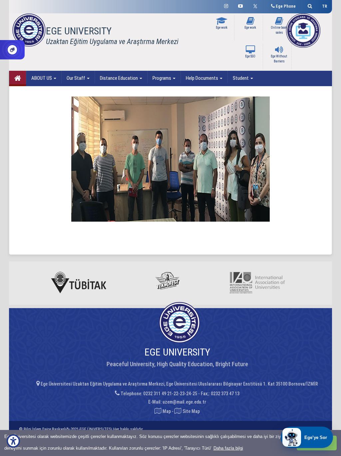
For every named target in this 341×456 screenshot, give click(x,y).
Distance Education (119, 78)
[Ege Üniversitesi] (309, 5)
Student (241, 78)
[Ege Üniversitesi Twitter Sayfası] (257, 5)
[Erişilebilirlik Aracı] (13, 441)
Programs (162, 78)
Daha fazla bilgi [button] (228, 448)
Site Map (190, 411)
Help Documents (202, 78)
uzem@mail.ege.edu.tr (184, 402)
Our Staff (76, 78)
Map (167, 411)
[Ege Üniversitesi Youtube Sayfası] (240, 5)
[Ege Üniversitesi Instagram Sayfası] (226, 5)
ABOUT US (42, 78)
